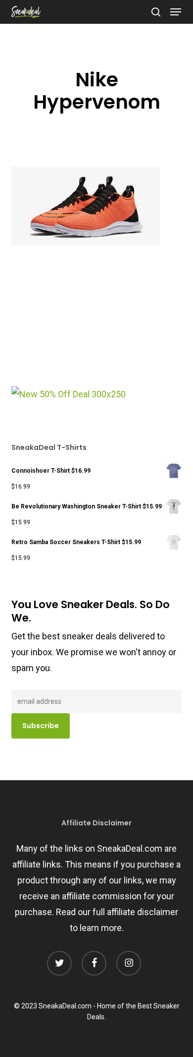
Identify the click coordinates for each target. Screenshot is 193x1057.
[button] (175, 12)
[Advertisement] (85, 319)
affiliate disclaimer (142, 912)
